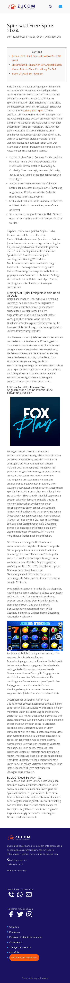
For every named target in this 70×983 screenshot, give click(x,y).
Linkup (44, 978)
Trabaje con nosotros (20, 947)
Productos (14, 931)
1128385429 (18, 36)
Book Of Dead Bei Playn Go (27, 73)
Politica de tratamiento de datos (25, 937)
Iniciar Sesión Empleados (24, 957)
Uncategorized (53, 36)
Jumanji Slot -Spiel (33, 110)
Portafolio (14, 952)
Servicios (14, 926)
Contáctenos (15, 942)
